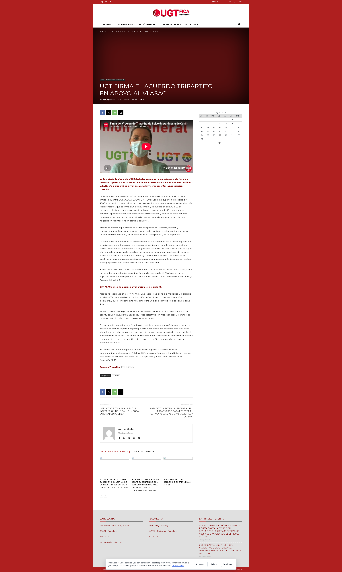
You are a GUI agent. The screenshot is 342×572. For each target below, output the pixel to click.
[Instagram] (102, 2)
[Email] (120, 112)
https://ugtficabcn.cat (125, 433)
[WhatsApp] (114, 112)
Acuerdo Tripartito (110, 367)
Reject (214, 564)
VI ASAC (116, 376)
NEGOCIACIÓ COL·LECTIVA (115, 80)
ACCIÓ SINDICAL (147, 24)
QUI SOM (106, 24)
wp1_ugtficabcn (109, 100)
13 (220, 127)
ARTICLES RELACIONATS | (115, 451)
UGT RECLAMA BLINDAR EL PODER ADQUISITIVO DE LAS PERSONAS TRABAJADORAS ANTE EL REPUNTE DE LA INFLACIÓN (220, 549)
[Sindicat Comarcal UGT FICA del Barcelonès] (171, 13)
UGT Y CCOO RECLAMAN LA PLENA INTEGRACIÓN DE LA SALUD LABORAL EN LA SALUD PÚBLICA (120, 411)
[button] (239, 24)
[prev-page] (101, 495)
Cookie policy (178, 565)
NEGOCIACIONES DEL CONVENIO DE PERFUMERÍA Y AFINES (177, 482)
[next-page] (105, 495)
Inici (101, 32)
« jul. (220, 142)
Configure (227, 564)
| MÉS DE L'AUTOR (143, 451)
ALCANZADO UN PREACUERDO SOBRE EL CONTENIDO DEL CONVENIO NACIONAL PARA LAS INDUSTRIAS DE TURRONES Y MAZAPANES (146, 484)
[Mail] (106, 2)
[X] (108, 112)
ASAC (107, 32)
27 (220, 135)
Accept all (200, 564)
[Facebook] (102, 112)
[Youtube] (110, 2)
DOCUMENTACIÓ (170, 24)
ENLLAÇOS (190, 24)
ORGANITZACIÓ (125, 24)
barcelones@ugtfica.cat (111, 542)
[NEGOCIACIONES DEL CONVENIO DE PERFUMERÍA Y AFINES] (178, 467)
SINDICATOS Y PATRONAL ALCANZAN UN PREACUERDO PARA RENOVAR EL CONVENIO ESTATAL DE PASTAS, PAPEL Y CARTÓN (171, 412)
